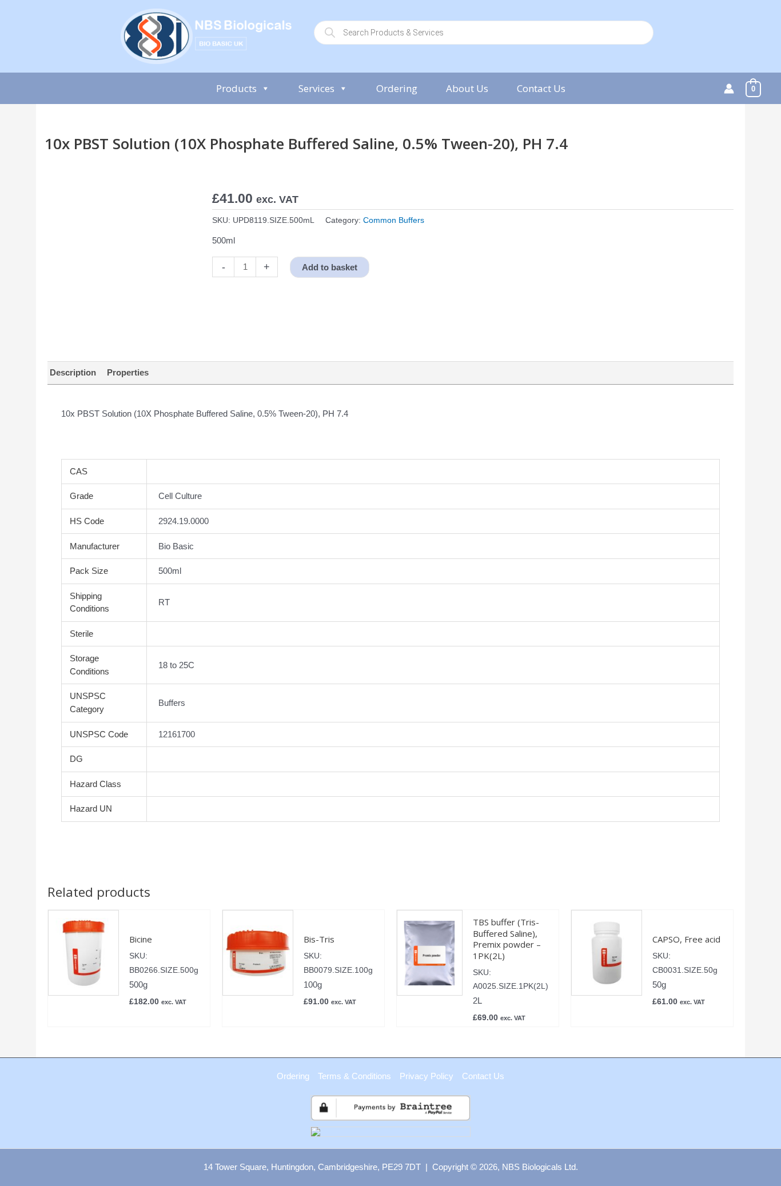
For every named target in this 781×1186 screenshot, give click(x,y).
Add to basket (329, 267)
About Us (467, 88)
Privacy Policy (426, 1076)
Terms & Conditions (354, 1076)
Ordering (396, 88)
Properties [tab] (128, 372)
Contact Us (541, 88)
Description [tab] (73, 372)
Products (236, 88)
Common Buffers (393, 220)
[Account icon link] (729, 88)
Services (316, 88)
